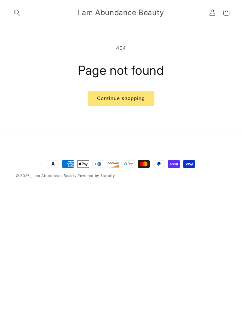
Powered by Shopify (96, 175)
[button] (17, 13)
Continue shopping (121, 98)
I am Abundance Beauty (54, 175)
